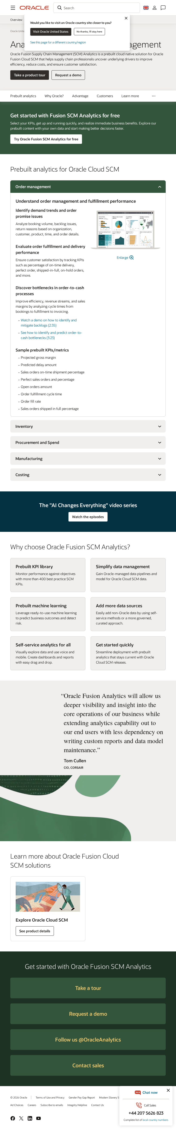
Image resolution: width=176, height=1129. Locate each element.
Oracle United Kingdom (23, 31)
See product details (34, 931)
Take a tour (88, 988)
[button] (12, 7)
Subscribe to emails (52, 1105)
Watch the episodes (88, 516)
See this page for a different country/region (58, 42)
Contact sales (88, 1065)
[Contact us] (163, 7)
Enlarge (123, 257)
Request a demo (68, 76)
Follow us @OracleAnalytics (88, 1039)
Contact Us (97, 1105)
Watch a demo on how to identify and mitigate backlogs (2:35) (49, 322)
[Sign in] (154, 7)
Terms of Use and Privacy (50, 1097)
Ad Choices (16, 1105)
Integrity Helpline (77, 1105)
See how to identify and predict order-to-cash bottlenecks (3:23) (51, 335)
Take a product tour (29, 75)
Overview (16, 20)
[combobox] (96, 8)
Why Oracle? (54, 96)
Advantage (80, 96)
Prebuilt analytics (23, 96)
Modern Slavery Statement (114, 1097)
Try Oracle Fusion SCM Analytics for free (46, 139)
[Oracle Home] (34, 8)
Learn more (130, 96)
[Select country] (146, 7)
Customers (105, 96)
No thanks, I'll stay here (89, 31)
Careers (32, 1105)
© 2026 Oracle (18, 1097)
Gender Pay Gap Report (82, 1097)
